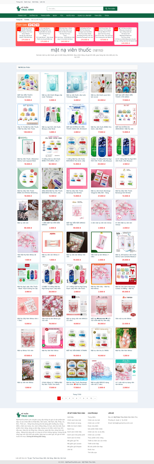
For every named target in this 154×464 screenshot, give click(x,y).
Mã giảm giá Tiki (73, 441)
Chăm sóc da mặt (94, 420)
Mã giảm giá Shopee (74, 446)
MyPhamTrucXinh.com (73, 462)
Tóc (61, 15)
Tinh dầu (98, 15)
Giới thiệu (35, 2)
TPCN (107, 15)
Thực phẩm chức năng (95, 438)
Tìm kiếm (111, 9)
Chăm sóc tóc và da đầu (96, 432)
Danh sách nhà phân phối (76, 435)
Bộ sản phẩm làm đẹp (95, 446)
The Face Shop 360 (39, 458)
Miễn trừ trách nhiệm (74, 426)
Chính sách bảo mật (74, 420)
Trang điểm (45, 15)
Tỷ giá (29, 458)
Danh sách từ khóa (73, 438)
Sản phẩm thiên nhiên (95, 429)
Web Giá (57, 458)
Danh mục (27, 2)
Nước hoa (70, 15)
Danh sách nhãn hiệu (74, 432)
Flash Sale (22, 25)
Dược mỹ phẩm (93, 426)
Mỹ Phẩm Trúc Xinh (88, 462)
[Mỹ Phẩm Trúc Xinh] (26, 415)
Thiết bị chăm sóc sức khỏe (97, 441)
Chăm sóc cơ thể (93, 423)
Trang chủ (19, 2)
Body (55, 15)
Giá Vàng (50, 458)
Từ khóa (26, 19)
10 (91, 398)
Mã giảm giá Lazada (74, 443)
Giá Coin (63, 458)
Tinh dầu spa (92, 452)
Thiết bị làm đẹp (93, 443)
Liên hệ (42, 2)
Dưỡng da (34, 15)
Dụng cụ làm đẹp (84, 15)
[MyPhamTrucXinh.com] (25, 8)
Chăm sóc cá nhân (94, 435)
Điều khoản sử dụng (74, 423)
